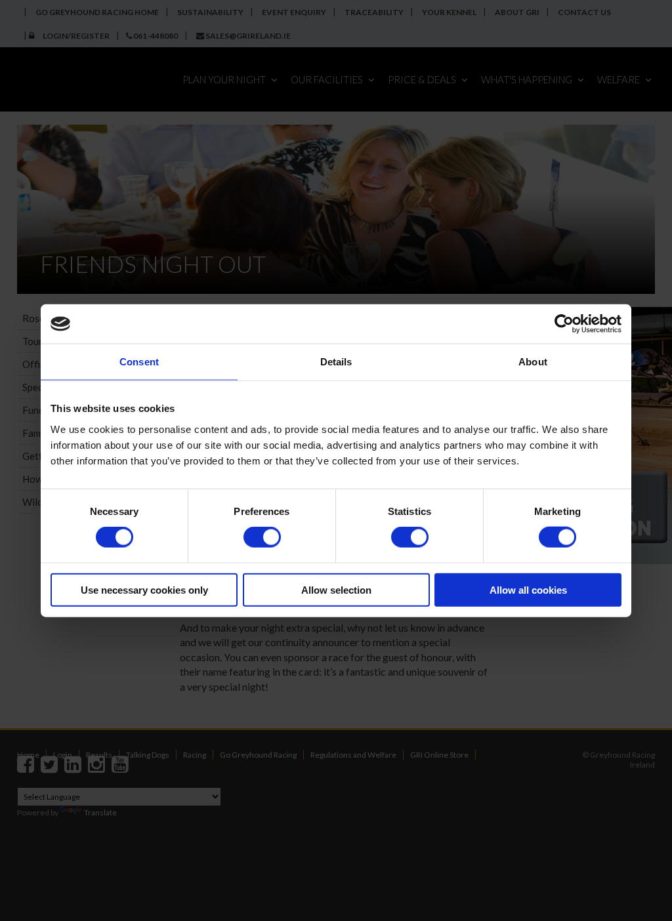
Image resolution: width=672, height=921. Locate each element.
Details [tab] (336, 361)
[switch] (262, 537)
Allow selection (336, 589)
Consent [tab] (139, 361)
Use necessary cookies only (144, 589)
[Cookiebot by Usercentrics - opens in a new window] (564, 324)
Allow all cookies (528, 589)
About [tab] (532, 361)
